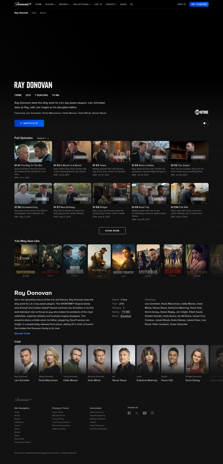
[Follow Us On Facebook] (129, 413)
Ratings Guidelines (98, 419)
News (123, 4)
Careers (93, 422)
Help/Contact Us (97, 412)
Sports (17, 429)
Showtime (125, 316)
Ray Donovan (21, 13)
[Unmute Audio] (205, 123)
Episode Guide (22, 333)
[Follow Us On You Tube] (145, 413)
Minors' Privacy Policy (61, 426)
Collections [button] (81, 4)
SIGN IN (181, 4)
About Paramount (97, 426)
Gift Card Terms (58, 416)
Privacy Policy (58, 419)
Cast (34, 13)
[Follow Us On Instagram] (152, 413)
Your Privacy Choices (61, 422)
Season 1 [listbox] (41, 138)
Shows (17, 416)
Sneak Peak (19, 439)
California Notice (59, 429)
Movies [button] (63, 4)
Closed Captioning (97, 416)
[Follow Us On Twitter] (137, 413)
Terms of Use (57, 412)
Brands (17, 432)
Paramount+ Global (22, 442)
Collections (19, 422)
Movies (17, 419)
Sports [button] (110, 4)
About (43, 13)
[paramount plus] (23, 4)
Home (38, 4)
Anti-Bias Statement (98, 429)
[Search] (131, 4)
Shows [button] (49, 4)
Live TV (98, 4)
